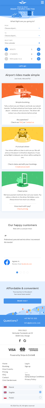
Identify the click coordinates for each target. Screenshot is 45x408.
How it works (7, 369)
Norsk (11, 387)
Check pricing (22, 209)
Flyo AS (18, 406)
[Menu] (43, 2)
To (5, 33)
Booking (5, 366)
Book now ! (22, 301)
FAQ (21, 122)
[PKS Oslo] (22, 2)
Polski (11, 398)
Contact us (30, 122)
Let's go (22, 66)
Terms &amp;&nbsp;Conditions (34, 376)
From (6, 25)
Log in (27, 363)
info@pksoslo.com (32, 323)
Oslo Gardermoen (9, 380)
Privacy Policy (30, 379)
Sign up (27, 366)
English (12, 392)
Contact (5, 377)
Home (4, 363)
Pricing (5, 372)
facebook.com (27, 264)
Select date (8, 40)
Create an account (22, 167)
